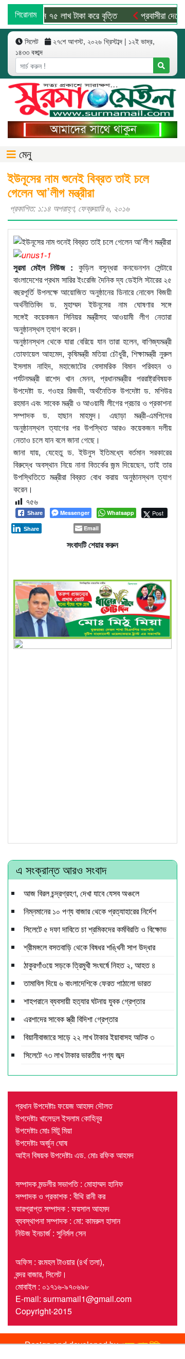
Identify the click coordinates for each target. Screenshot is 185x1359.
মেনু (23, 153)
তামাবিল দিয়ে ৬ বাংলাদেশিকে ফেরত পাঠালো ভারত (87, 983)
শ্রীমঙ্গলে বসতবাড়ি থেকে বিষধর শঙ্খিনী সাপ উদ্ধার (89, 947)
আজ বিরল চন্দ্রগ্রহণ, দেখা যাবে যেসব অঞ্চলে (81, 893)
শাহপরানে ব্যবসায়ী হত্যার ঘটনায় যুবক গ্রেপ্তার (84, 1001)
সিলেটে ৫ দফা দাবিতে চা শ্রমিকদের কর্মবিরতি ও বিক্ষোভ (95, 929)
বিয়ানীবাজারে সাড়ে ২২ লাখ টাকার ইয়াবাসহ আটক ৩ (89, 1037)
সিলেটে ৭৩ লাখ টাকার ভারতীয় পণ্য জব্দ (74, 1055)
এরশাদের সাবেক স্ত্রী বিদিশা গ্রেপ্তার (71, 1019)
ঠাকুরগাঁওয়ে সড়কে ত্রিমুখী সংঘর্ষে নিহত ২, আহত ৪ (90, 965)
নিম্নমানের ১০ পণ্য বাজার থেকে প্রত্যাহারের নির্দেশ (90, 911)
